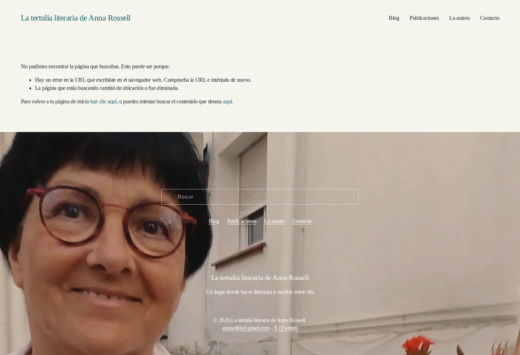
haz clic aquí (103, 101)
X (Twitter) (285, 328)
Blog (394, 18)
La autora (459, 18)
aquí (227, 101)
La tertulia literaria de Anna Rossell (76, 17)
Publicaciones (424, 18)
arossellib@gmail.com (246, 328)
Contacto (489, 18)
